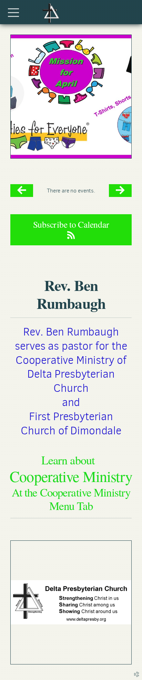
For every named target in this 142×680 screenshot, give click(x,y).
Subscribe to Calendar (71, 224)
